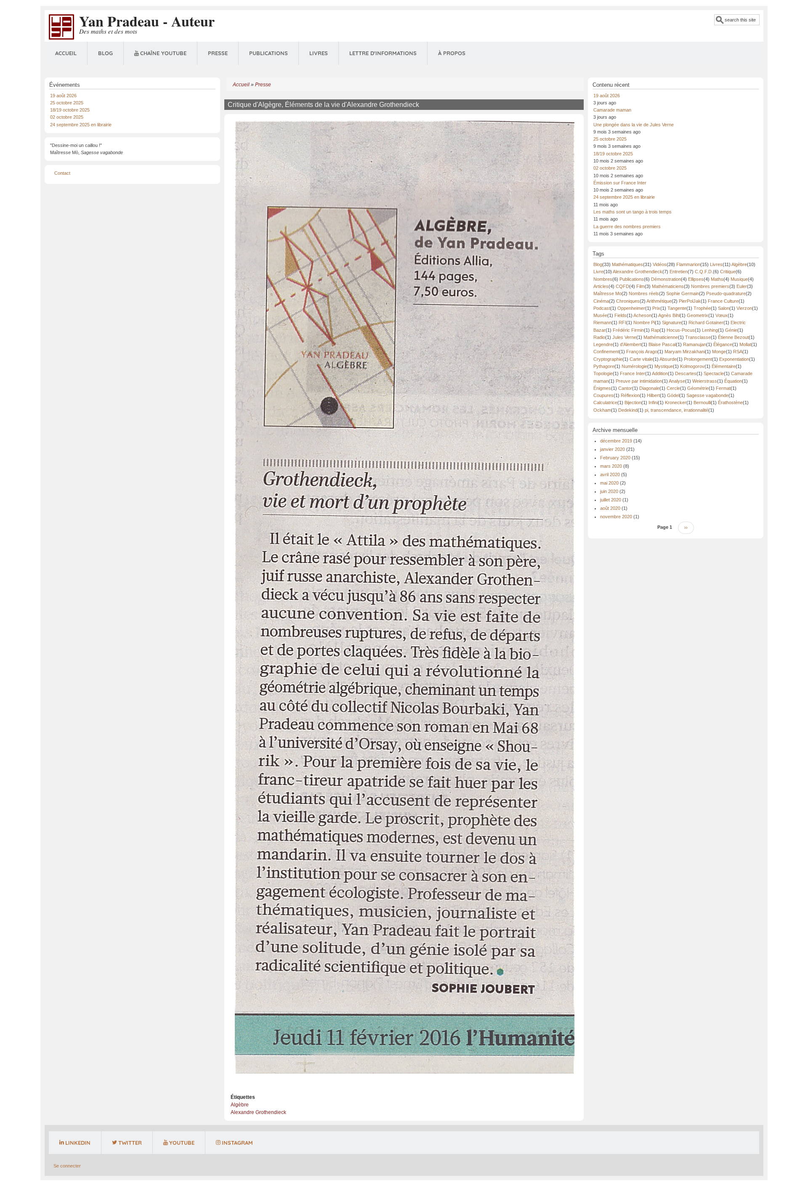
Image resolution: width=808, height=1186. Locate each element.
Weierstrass (704, 381)
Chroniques (628, 301)
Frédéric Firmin (628, 330)
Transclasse (698, 337)
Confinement (606, 351)
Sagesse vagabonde (707, 395)
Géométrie (698, 388)
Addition (660, 373)
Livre (598, 271)
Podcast (601, 308)
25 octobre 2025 (66, 102)
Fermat (723, 388)
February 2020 (615, 457)
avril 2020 (610, 474)
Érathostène (730, 402)
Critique (728, 271)
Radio (599, 337)
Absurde (668, 359)
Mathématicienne (660, 337)
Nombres (602, 279)
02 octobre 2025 (66, 117)
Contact (62, 173)
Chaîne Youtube (163, 53)
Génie (731, 330)
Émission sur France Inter (619, 182)
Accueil (66, 53)
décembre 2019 (616, 440)
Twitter (130, 1142)
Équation (733, 381)
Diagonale (649, 388)
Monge (719, 351)
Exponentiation (734, 359)
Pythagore (603, 366)
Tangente (676, 308)
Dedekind (628, 410)
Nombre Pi (644, 322)
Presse (218, 53)
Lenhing (710, 330)
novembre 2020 (616, 516)
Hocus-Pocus (681, 330)
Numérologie (634, 366)
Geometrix (697, 315)
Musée (600, 315)
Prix (656, 308)
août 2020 (610, 508)
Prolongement (698, 359)
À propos (451, 53)
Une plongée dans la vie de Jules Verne (633, 124)
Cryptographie (607, 359)
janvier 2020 (612, 449)
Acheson (642, 315)
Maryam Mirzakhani (684, 351)
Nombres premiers (710, 286)
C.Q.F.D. (704, 271)
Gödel (673, 395)
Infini (653, 402)
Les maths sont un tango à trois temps (632, 211)
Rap (655, 330)
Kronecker (675, 402)
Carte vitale (641, 359)
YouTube (181, 1142)
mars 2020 (611, 466)
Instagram (237, 1142)
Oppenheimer (631, 308)
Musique (739, 279)
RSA (737, 351)
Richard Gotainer (705, 322)
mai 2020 (609, 482)
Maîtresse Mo (607, 293)
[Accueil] (61, 26)
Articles (601, 286)
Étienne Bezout (733, 337)
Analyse (677, 381)
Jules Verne (624, 337)
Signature (671, 322)
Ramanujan (694, 344)
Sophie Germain (682, 293)
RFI (622, 322)
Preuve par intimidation (639, 381)
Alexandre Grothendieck (258, 1112)
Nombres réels (644, 293)
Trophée (702, 308)
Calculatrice (605, 402)
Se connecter (67, 1165)
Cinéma (601, 301)
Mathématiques (627, 264)
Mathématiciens (668, 286)
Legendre (603, 344)
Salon (723, 308)
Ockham (602, 410)
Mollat (745, 344)
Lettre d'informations (383, 53)
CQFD (622, 286)
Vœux (721, 315)
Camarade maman (612, 109)
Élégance (722, 344)
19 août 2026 (63, 95)
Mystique (663, 366)
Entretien (679, 271)
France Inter (632, 373)
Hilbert (653, 395)
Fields (620, 315)
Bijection (633, 402)
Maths (717, 279)
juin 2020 (609, 491)
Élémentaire (724, 366)
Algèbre (240, 1105)
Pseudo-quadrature (726, 293)
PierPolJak (690, 301)
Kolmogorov (692, 366)
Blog (105, 53)
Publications (268, 53)
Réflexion (630, 395)
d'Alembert (630, 344)
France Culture (723, 301)
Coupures (603, 395)
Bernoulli (702, 402)
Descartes (685, 373)
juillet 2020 (610, 499)
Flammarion (688, 264)
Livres (318, 53)
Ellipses (696, 279)
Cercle (673, 388)
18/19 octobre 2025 (70, 109)
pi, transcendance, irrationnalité (676, 410)
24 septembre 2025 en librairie (81, 124)
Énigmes (602, 388)
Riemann (602, 322)
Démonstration (666, 279)
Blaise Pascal (662, 344)
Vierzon (744, 308)
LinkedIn (77, 1142)
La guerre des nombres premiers (627, 226)
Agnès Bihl (669, 315)
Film (640, 286)
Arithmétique (659, 301)
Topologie (603, 373)
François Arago (641, 351)
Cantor (625, 388)
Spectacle (714, 373)
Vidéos (660, 264)
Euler (741, 286)
